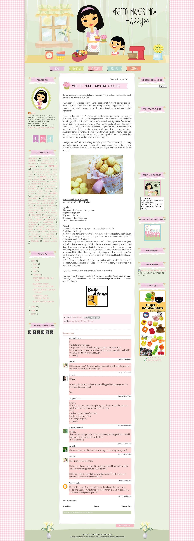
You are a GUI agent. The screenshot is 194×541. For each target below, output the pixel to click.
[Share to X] (94, 317)
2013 (33, 307)
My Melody (52, 213)
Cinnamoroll (49, 184)
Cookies (32, 186)
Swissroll (50, 234)
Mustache (41, 212)
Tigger (31, 239)
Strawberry (53, 231)
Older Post (67, 506)
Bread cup (38, 179)
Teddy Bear (33, 236)
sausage (32, 224)
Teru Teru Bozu (48, 236)
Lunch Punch (41, 205)
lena (70, 446)
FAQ (114, 69)
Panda (36, 217)
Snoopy (52, 227)
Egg (41, 191)
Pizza (53, 217)
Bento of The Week (42, 172)
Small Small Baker (82, 202)
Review (49, 220)
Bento (52, 166)
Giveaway (32, 198)
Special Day (33, 231)
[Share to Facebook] (96, 317)
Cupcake (52, 186)
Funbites (37, 196)
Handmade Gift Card (46, 201)
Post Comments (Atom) (83, 512)
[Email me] (43, 142)
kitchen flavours (74, 427)
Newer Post (126, 506)
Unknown (72, 483)
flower (31, 193)
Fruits (53, 193)
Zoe (70, 375)
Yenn (33, 113)
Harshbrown (33, 203)
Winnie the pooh (50, 241)
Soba (30, 229)
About (76, 69)
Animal (32, 161)
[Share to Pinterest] (99, 317)
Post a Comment (69, 500)
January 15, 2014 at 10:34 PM (124, 443)
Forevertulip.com (126, 525)
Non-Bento (36, 215)
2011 (33, 314)
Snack (41, 227)
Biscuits (51, 174)
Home (57, 69)
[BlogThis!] (91, 317)
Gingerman (49, 196)
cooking (42, 186)
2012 (33, 310)
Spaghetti (50, 229)
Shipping (95, 69)
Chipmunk (53, 181)
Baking (31, 166)
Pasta (44, 217)
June (35, 268)
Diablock (49, 189)
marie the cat (34, 208)
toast (38, 239)
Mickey (46, 210)
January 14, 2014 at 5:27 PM (124, 372)
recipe (39, 220)
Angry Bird (49, 158)
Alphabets (32, 158)
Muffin (31, 213)
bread (43, 176)
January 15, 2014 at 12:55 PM (124, 425)
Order (133, 69)
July (35, 264)
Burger (48, 179)
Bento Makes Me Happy (104, 534)
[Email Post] (85, 317)
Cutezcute (33, 189)
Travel (54, 239)
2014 (33, 261)
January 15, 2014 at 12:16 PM (124, 396)
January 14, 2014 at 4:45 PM (124, 359)
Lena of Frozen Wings (101, 278)
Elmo (47, 191)
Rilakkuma (33, 222)
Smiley (31, 227)
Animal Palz (48, 161)
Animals (32, 163)
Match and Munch (35, 210)
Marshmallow (49, 208)
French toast (42, 193)
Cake (55, 179)
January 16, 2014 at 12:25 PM (124, 480)
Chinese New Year (38, 181)
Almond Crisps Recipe (43, 302)
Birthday (40, 174)
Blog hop (32, 177)
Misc (53, 210)
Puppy (30, 220)
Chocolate (35, 184)
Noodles (48, 215)
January (37, 275)
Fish (53, 191)
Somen (39, 229)
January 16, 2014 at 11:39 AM (124, 454)
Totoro (46, 239)
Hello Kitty (48, 203)
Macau (52, 205)
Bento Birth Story (42, 169)
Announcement (47, 163)
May (35, 271)
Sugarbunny (36, 234)
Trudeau (35, 241)
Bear (42, 166)
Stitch (43, 232)
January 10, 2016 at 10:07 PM (124, 496)
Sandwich (48, 222)
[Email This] (88, 317)
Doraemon (32, 191)
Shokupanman (48, 224)
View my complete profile (41, 128)
